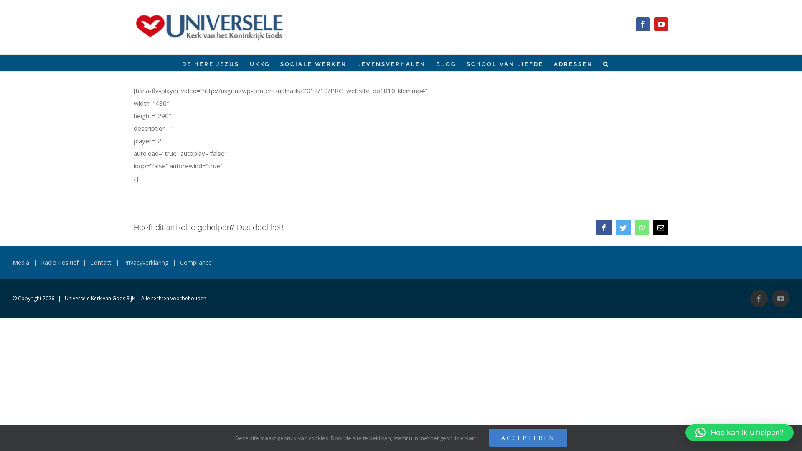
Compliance (196, 262)
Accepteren (528, 438)
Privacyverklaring (145, 262)
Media (21, 262)
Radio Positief (60, 262)
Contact (101, 262)
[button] (606, 63)
